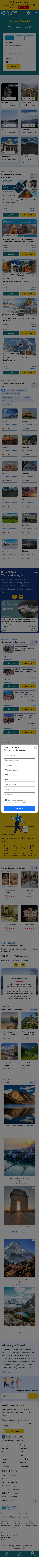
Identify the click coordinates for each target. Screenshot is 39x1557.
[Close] (35, 747)
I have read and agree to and (17, 801)
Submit (19, 808)
